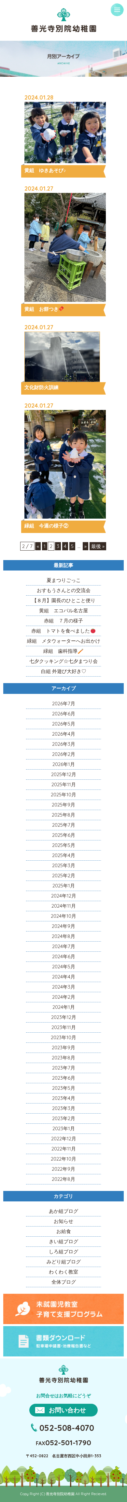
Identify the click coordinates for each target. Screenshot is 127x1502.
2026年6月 (63, 714)
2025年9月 (63, 805)
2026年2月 (63, 754)
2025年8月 (63, 815)
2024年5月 (63, 966)
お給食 (63, 1231)
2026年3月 (63, 744)
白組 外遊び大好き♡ (63, 671)
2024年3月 (63, 987)
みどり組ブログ (64, 1262)
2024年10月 (63, 916)
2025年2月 (63, 875)
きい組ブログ (63, 1241)
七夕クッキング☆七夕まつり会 (63, 661)
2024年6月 (63, 956)
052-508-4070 (66, 1427)
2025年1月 (63, 886)
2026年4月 (63, 734)
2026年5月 (63, 724)
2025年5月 (63, 845)
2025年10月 (63, 794)
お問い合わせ (67, 1410)
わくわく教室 (63, 1272)
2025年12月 (63, 774)
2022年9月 (63, 1169)
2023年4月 (63, 1098)
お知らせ (63, 1221)
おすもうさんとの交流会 (64, 590)
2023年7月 (63, 1068)
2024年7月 (63, 946)
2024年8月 (63, 936)
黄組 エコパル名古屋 (63, 610)
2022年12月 (63, 1138)
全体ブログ (63, 1282)
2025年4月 (63, 855)
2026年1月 (63, 764)
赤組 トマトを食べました (60, 631)
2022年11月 (63, 1149)
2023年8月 (63, 1058)
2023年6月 (63, 1078)
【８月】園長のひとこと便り (63, 600)
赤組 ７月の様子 (63, 621)
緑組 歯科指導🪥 (63, 651)
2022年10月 (63, 1159)
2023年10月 (63, 1037)
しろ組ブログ (63, 1251)
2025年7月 (63, 825)
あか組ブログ (63, 1211)
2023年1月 (63, 1128)
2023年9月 (63, 1047)
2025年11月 (63, 784)
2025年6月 (63, 835)
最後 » (98, 546)
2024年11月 (63, 906)
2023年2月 (63, 1118)
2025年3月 (63, 865)
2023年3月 (63, 1108)
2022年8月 (63, 1179)
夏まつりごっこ (64, 580)
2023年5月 (63, 1088)
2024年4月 (63, 977)
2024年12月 (63, 896)
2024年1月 (63, 1007)
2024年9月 (63, 926)
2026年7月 (63, 703)
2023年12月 (63, 1017)
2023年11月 (63, 1027)
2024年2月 (63, 997)
